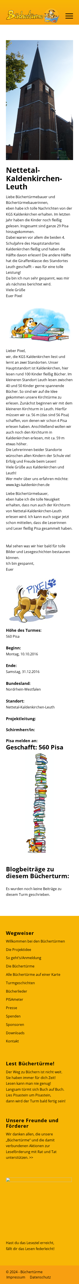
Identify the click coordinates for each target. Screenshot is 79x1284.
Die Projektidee (18, 949)
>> (31, 1157)
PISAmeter (14, 999)
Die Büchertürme (20, 966)
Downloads (15, 1033)
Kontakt (12, 1041)
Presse (11, 1007)
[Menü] (67, 15)
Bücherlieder (16, 991)
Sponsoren (15, 1024)
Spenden (13, 1016)
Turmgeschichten (20, 982)
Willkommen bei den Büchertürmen (35, 941)
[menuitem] (15, 1277)
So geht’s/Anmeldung (23, 957)
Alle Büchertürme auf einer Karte (33, 974)
